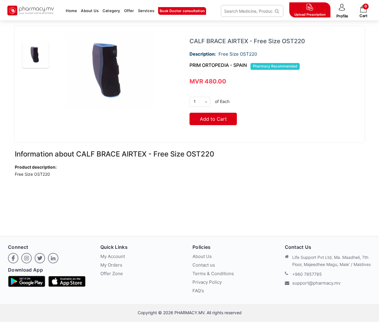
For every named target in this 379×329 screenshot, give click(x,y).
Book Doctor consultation (182, 11)
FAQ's (198, 290)
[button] (342, 11)
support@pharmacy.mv (316, 283)
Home (71, 10)
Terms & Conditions (213, 273)
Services (146, 10)
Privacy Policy (207, 282)
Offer (129, 10)
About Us (90, 10)
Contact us (203, 265)
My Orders (111, 265)
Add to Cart (213, 119)
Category (111, 10)
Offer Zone (111, 273)
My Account (112, 256)
